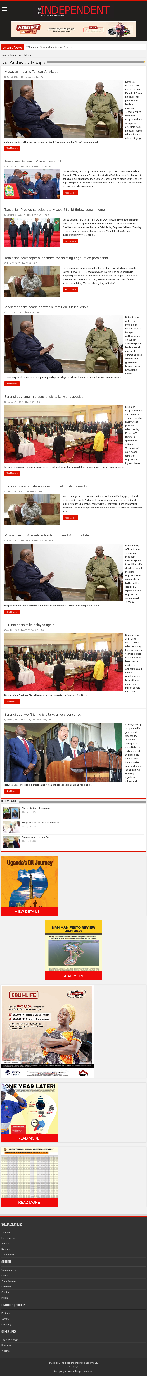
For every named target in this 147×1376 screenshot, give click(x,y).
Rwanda (5, 1249)
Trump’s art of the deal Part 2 (37, 837)
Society (5, 1318)
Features (5, 1313)
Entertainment (8, 1238)
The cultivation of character (36, 808)
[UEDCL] (29, 1112)
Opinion (5, 1292)
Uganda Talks (8, 1270)
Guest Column (8, 1281)
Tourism (5, 1232)
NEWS (40, 215)
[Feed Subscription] (145, 62)
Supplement (7, 1254)
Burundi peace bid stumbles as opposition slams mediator (48, 486)
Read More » (12, 148)
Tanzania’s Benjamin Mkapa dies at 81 (32, 161)
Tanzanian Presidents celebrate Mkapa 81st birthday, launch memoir (55, 209)
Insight (4, 1297)
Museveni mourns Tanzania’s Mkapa (31, 72)
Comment (6, 1286)
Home (4, 55)
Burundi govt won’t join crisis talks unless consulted (42, 714)
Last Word (6, 1275)
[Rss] (70, 1367)
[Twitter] (76, 1367)
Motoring (6, 1324)
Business (6, 1345)
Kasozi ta (30, 47)
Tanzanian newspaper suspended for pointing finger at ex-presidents (56, 258)
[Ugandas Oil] (29, 885)
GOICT (96, 1362)
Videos (5, 1243)
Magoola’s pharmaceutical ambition (40, 822)
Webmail (6, 1350)
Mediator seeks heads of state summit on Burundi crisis (46, 307)
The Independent (69, 1362)
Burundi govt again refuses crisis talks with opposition (44, 397)
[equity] (47, 1031)
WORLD (34, 630)
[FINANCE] (29, 1176)
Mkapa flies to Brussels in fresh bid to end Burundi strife (46, 535)
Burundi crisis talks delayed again (29, 625)
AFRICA (26, 166)
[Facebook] (73, 1367)
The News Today (31, 77)
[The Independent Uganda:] (73, 10)
